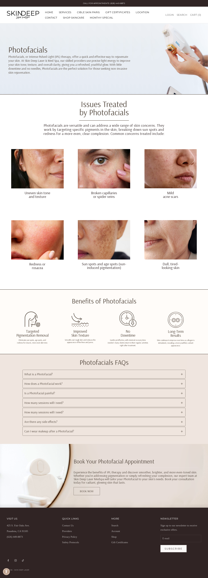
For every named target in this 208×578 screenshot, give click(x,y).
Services (65, 12)
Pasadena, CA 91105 (17, 531)
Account (115, 531)
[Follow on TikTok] (23, 560)
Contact (51, 17)
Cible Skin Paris (88, 12)
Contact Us (68, 525)
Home (49, 12)
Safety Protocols (70, 542)
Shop (114, 536)
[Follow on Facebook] (8, 560)
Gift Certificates (117, 12)
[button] (6, 571)
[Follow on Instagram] (15, 560)
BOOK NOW (87, 491)
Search (114, 525)
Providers (67, 531)
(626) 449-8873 (15, 536)
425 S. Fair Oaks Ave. (18, 525)
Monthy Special (101, 17)
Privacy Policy (69, 536)
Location (142, 12)
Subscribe (174, 548)
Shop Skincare (73, 17)
